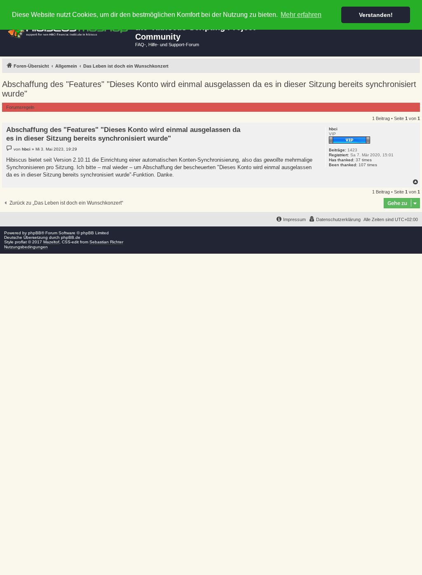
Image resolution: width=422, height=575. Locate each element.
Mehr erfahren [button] (301, 14)
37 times (364, 160)
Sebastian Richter (106, 242)
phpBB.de (70, 237)
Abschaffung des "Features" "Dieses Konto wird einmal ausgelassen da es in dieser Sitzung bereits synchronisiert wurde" (209, 89)
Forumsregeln (20, 107)
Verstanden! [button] (376, 15)
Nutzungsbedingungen (26, 247)
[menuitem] (335, 219)
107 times (368, 165)
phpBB (34, 233)
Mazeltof (51, 242)
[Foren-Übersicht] (68, 30)
